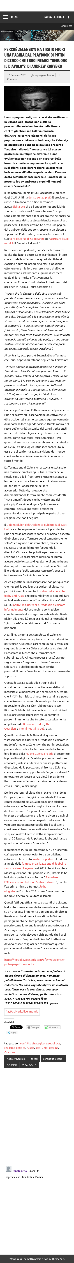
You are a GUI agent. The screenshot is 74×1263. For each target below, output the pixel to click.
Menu (14, 17)
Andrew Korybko (16, 1058)
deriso (32, 197)
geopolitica (53, 1043)
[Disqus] (37, 1117)
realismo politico (14, 1047)
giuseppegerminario (42, 75)
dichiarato (19, 206)
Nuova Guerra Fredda (40, 753)
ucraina (53, 1047)
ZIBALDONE (29, 1065)
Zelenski (9, 1052)
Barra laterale (54, 17)
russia (30, 1047)
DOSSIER (12, 1065)
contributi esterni (53, 1058)
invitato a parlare (44, 859)
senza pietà (44, 197)
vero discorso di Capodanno (27, 238)
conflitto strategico (32, 1043)
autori (34, 1058)
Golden (11, 524)
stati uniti (42, 1047)
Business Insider (33, 724)
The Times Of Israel (31, 728)
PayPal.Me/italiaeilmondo (22, 1011)
